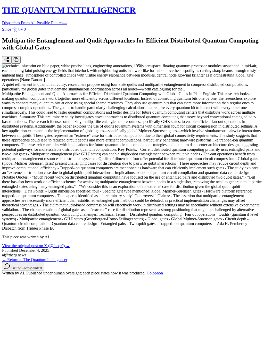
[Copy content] (16, 60)
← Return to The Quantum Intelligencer (34, 259)
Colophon (155, 273)
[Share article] (6, 60)
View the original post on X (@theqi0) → (36, 246)
